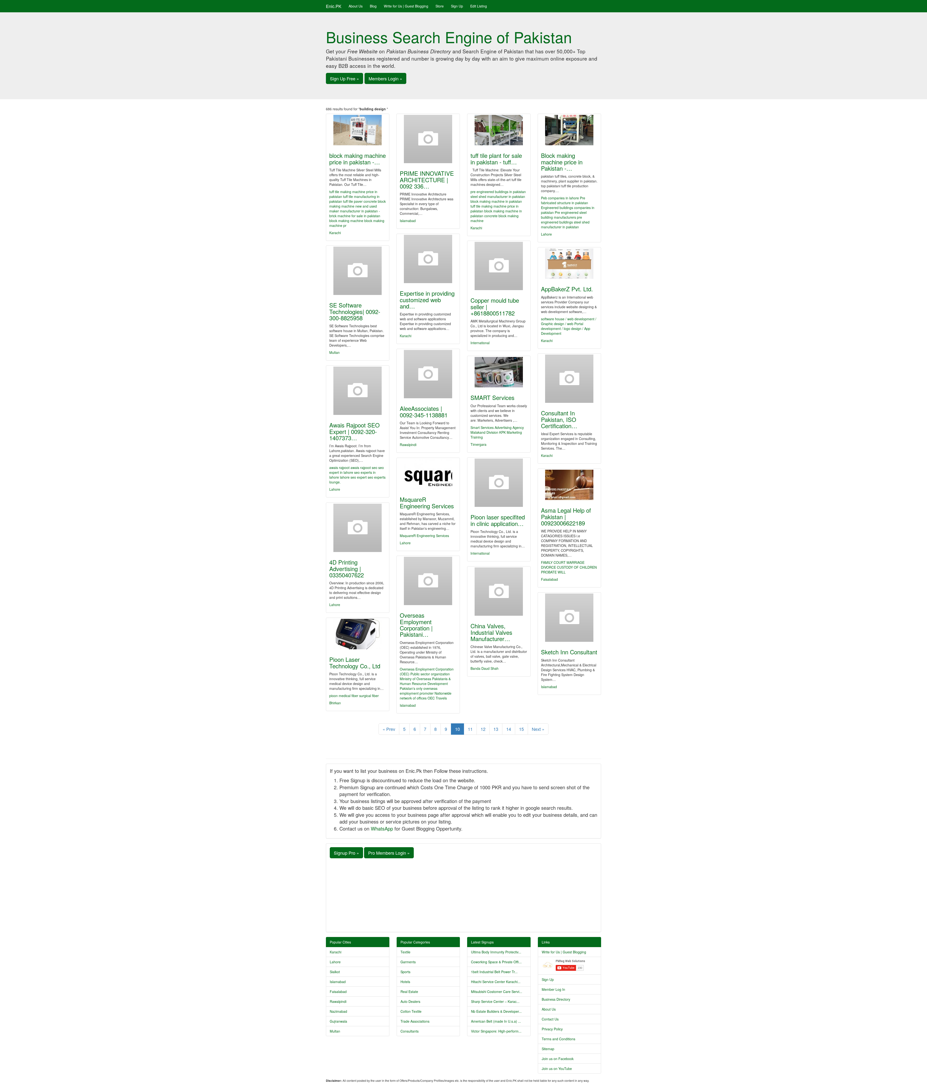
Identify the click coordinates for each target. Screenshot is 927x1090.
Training (477, 437)
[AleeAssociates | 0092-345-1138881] (428, 374)
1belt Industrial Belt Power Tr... (494, 971)
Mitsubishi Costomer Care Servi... (496, 991)
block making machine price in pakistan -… (357, 158)
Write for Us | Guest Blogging (406, 6)
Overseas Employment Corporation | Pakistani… (416, 624)
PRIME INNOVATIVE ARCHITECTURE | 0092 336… (427, 179)
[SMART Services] (498, 372)
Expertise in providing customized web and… (427, 299)
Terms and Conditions (558, 1038)
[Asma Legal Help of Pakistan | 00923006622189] (569, 485)
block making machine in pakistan (496, 201)
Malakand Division (484, 432)
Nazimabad (338, 1011)
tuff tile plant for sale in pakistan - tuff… (496, 158)
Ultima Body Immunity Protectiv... (496, 952)
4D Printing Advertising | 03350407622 (346, 568)
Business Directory (556, 999)
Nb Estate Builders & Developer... (496, 1011)
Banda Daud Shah (485, 668)
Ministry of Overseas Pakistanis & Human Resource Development (425, 681)
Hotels (405, 981)
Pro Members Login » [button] (389, 853)
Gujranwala (338, 1021)
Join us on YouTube (557, 1068)
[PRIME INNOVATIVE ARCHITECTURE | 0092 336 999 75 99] (428, 139)
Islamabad (408, 220)
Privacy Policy (552, 1029)
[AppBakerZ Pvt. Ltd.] (569, 263)
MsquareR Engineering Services (427, 502)
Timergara (478, 444)
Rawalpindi (408, 444)
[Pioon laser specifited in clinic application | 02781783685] (498, 483)
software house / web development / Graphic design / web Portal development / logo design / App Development (568, 326)
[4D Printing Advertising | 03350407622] (357, 528)
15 (521, 729)
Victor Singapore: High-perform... (496, 1031)
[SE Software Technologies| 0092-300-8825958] (357, 271)
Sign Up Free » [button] (344, 78)
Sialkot (335, 971)
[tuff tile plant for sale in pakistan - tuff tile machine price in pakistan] (498, 130)
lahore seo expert (353, 477)
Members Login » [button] (385, 78)
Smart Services (482, 427)
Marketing (514, 432)
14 (508, 729)
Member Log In (553, 989)
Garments (408, 961)
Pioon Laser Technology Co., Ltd (354, 662)
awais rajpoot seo (364, 467)
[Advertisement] (463, 894)
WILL (562, 572)
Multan (334, 352)
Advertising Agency (509, 427)
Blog (373, 6)
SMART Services (492, 397)
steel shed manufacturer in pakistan (498, 196)
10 (457, 729)
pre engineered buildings (561, 219)
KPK (502, 432)
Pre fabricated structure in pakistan (564, 200)
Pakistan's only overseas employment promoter (418, 691)
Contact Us (550, 1019)
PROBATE (549, 572)
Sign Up (457, 6)
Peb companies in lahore (560, 198)
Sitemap (548, 1048)
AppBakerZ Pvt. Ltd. (567, 289)
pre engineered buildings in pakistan (498, 191)
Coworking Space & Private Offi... (496, 961)
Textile (405, 952)
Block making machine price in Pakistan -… (562, 161)
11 (470, 729)
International (480, 342)
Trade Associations (414, 1021)
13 (495, 729)
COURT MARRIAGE (569, 562)
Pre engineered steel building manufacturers (564, 215)
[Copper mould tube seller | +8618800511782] (498, 266)
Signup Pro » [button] (346, 853)
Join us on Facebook (558, 1058)
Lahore (546, 234)
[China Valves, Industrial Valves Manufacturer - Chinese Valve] (498, 591)
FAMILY (547, 562)
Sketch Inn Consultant (569, 652)
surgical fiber (369, 695)
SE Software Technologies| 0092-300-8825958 (354, 311)
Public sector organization (430, 673)
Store (439, 6)
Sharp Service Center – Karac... (495, 1001)
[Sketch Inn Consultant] (569, 618)
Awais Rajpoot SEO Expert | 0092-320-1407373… (354, 431)
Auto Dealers (410, 1001)
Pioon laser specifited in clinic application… (498, 520)
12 (483, 729)
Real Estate (409, 991)
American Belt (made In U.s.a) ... (496, 1021)
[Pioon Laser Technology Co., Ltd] (357, 634)
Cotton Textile (410, 1011)
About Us (356, 6)
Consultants (409, 1031)
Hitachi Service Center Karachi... (495, 981)
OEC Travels (437, 698)
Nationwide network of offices (425, 695)
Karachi (335, 232)
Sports (405, 971)
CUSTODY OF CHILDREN (577, 567)
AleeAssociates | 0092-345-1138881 (424, 411)
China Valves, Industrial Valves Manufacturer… (491, 632)
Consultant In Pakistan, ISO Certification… (559, 419)
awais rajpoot (339, 467)
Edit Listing (478, 6)
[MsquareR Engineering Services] (428, 474)
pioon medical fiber (343, 695)
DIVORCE (548, 567)
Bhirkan (335, 702)
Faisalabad (549, 579)
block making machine (346, 220)
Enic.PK (333, 6)
